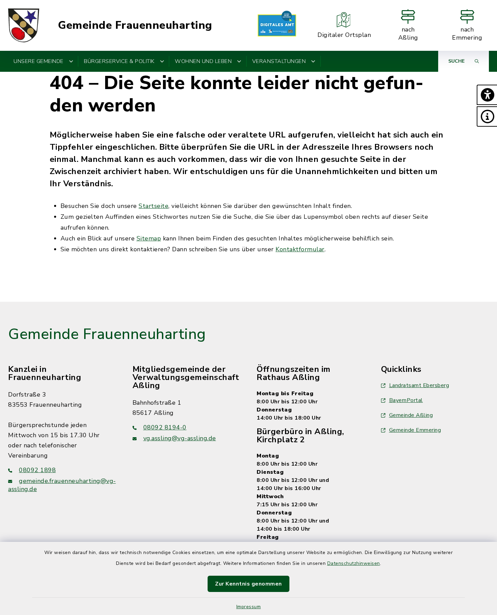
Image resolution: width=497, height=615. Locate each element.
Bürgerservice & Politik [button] (119, 61)
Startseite (153, 206)
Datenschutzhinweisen (353, 563)
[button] (487, 95)
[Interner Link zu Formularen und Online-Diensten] (277, 25)
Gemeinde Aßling (411, 415)
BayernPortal (406, 400)
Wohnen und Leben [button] (203, 61)
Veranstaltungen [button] (279, 61)
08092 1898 (37, 470)
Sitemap (149, 238)
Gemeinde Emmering (415, 430)
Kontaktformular (300, 249)
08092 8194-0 (165, 427)
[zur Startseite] (23, 25)
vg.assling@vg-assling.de (179, 438)
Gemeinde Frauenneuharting (135, 25)
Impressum (248, 606)
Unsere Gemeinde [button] (39, 61)
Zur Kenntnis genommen (248, 584)
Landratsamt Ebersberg (419, 385)
